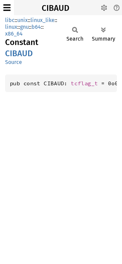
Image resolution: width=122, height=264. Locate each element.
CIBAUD (55, 8)
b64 (36, 27)
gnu (24, 27)
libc (10, 20)
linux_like (42, 20)
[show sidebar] (7, 7)
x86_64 (14, 33)
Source (13, 62)
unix (22, 20)
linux (11, 27)
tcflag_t (84, 83)
